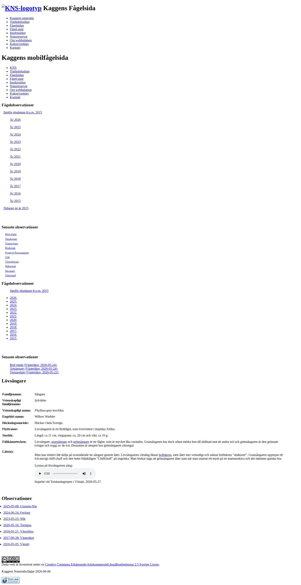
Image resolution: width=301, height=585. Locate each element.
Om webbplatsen (21, 40)
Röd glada (11, 234)
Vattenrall (10, 275)
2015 (13, 338)
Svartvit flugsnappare (17, 252)
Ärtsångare (11, 238)
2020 (13, 320)
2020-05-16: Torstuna (17, 525)
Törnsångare (12, 261)
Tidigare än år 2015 (15, 208)
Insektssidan (18, 33)
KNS (13, 67)
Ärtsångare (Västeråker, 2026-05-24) (34, 368)
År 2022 (15, 149)
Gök (7, 257)
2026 (13, 297)
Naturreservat (18, 36)
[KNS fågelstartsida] (22, 8)
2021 (13, 316)
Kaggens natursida (22, 18)
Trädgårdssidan (19, 22)
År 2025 (15, 127)
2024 (13, 305)
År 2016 (15, 193)
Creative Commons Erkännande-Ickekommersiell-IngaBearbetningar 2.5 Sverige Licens (102, 564)
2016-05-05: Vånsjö (16, 544)
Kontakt (15, 47)
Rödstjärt (10, 247)
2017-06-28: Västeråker (18, 538)
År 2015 (15, 201)
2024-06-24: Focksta (16, 512)
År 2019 (15, 171)
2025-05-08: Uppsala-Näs (20, 506)
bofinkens (165, 455)
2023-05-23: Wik (14, 518)
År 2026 (15, 119)
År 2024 (15, 134)
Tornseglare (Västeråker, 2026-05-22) (34, 372)
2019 (13, 323)
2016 (13, 334)
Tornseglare (11, 243)
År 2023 (15, 142)
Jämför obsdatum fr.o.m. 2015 (22, 112)
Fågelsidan (17, 25)
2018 (13, 327)
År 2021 (15, 156)
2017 (13, 331)
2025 (13, 301)
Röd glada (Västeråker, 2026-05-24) (33, 365)
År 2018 (15, 178)
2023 (13, 309)
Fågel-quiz (17, 29)
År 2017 (15, 186)
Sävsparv (10, 270)
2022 (13, 312)
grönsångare (81, 441)
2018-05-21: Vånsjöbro (18, 531)
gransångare (59, 441)
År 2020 (15, 164)
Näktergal (10, 266)
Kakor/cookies (19, 44)
